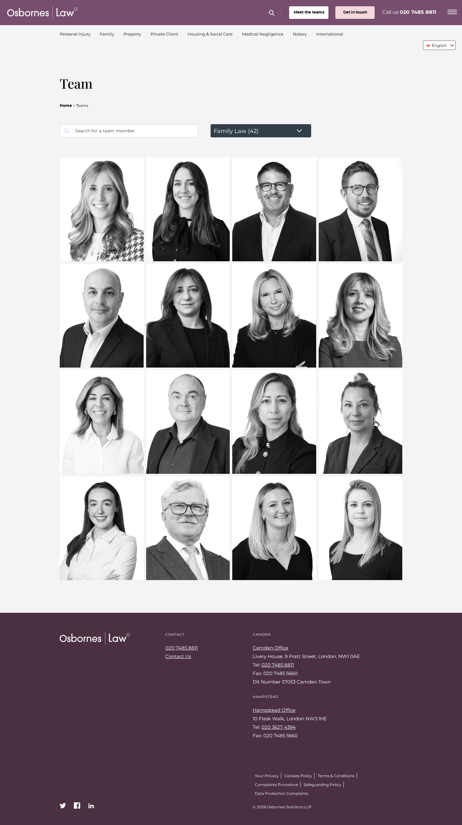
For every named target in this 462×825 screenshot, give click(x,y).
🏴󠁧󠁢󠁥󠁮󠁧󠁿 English (436, 45)
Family (107, 33)
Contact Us (178, 656)
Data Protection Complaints (281, 793)
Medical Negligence (262, 33)
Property (132, 33)
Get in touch (355, 12)
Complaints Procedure (276, 784)
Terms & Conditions (336, 775)
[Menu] (452, 11)
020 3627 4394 (278, 727)
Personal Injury (75, 33)
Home (66, 106)
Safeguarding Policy (322, 784)
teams (309, 12)
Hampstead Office (274, 710)
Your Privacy (267, 775)
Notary (300, 33)
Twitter (63, 805)
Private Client (164, 33)
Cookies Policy (298, 775)
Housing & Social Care (210, 33)
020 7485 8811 (418, 12)
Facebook (77, 805)
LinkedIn (91, 805)
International (329, 33)
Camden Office (270, 648)
